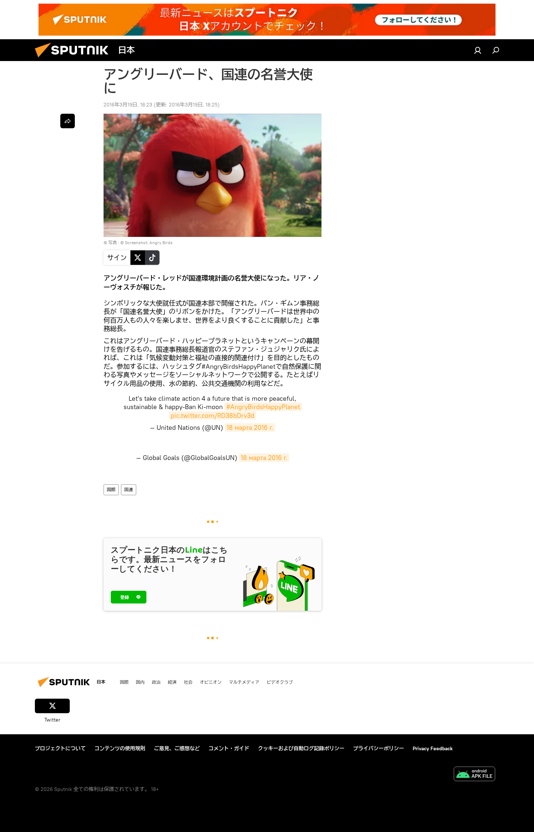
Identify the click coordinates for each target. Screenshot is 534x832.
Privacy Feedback (433, 748)
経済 (172, 682)
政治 (156, 682)
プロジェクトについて (60, 748)
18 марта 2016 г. (250, 427)
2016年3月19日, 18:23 (128, 104)
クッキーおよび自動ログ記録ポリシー (301, 748)
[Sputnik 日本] (74, 59)
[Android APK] (474, 775)
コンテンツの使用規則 (119, 748)
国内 (140, 682)
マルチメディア (244, 682)
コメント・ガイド (229, 748)
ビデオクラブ (280, 682)
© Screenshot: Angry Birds (146, 242)
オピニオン (211, 682)
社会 (188, 682)
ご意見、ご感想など (177, 748)
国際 (111, 489)
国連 (128, 489)
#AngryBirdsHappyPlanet (263, 407)
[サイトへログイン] (477, 50)
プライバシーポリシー (378, 748)
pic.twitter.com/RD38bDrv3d (212, 415)
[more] (67, 121)
